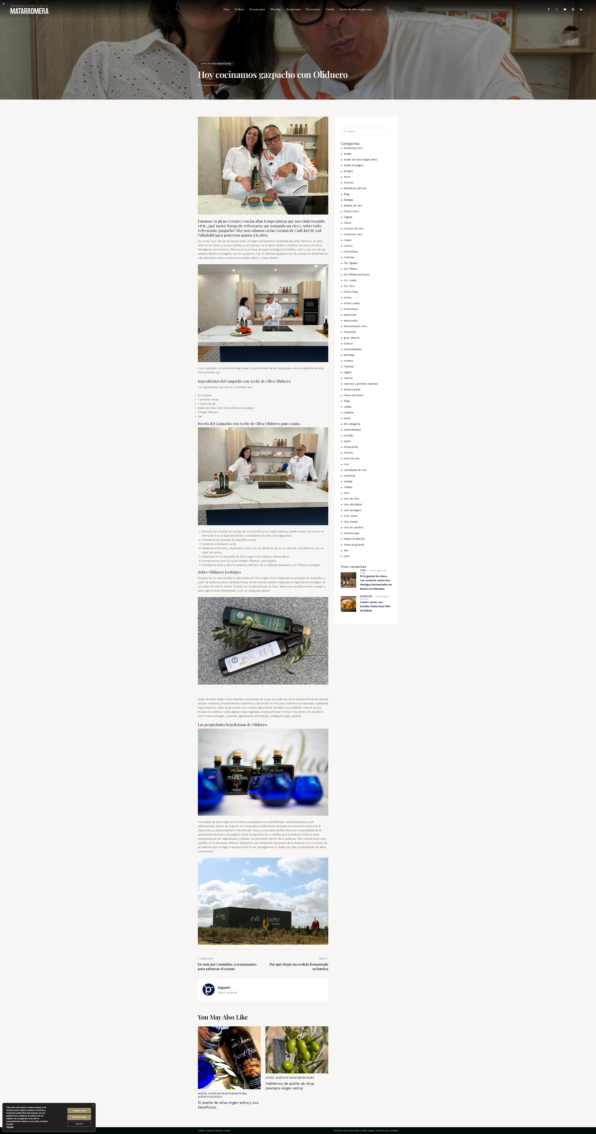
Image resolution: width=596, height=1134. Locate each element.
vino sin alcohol (353, 527)
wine (347, 556)
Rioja (347, 400)
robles (347, 406)
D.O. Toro (349, 286)
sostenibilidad (352, 429)
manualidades (352, 349)
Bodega (348, 199)
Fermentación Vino (355, 326)
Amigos (348, 171)
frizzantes (350, 332)
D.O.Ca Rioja (351, 291)
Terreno (348, 452)
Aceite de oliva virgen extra (216, 63)
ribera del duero (353, 395)
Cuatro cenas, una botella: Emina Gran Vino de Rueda (375, 606)
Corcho (348, 245)
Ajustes (10, 1127)
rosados (348, 412)
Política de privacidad (346, 1130)
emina (347, 297)
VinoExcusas (351, 533)
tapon (347, 441)
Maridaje (349, 355)
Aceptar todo (79, 1110)
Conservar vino (353, 234)
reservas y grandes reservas (361, 383)
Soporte (224, 987)
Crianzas (349, 257)
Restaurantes (352, 389)
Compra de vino (353, 228)
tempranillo (351, 446)
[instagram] (573, 9)
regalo (347, 372)
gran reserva (351, 337)
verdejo (348, 481)
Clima (347, 222)
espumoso (350, 314)
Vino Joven (350, 515)
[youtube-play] (565, 9)
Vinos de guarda (354, 544)
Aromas (348, 182)
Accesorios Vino (353, 148)
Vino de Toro (351, 498)
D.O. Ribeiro (350, 268)
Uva (346, 464)
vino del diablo (353, 504)
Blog (346, 194)
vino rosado (351, 521)
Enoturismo (351, 309)
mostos (348, 360)
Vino (346, 492)
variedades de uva (355, 469)
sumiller (349, 435)
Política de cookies (387, 1130)
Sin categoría (352, 423)
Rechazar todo (79, 1117)
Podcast (349, 366)
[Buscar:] (366, 131)
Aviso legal (367, 1130)
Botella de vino (353, 205)
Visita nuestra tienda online (214, 1130)
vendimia (349, 475)
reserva (348, 378)
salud (347, 418)
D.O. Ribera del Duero (357, 274)
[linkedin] (581, 9)
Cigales (348, 217)
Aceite (202, 1093)
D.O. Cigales (350, 263)
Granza (348, 343)
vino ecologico (352, 510)
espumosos (351, 320)
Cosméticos (351, 251)
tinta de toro (351, 458)
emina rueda (351, 303)
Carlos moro (351, 211)
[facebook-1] (549, 9)
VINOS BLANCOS (354, 538)
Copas (347, 240)
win (346, 550)
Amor (347, 176)
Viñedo (348, 487)
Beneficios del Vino (355, 188)
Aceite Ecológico (210, 1096)
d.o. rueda (350, 280)
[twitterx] (557, 9)
